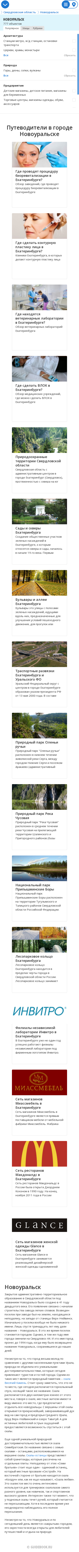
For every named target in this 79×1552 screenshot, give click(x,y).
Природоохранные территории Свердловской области (38, 461)
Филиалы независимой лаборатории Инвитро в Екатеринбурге (35, 1032)
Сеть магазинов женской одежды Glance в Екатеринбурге (36, 1246)
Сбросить (70, 55)
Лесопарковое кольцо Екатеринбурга (34, 958)
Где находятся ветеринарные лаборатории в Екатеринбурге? (39, 318)
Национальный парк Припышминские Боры (34, 887)
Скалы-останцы (36, 1455)
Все (5, 55)
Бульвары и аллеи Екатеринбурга (31, 601)
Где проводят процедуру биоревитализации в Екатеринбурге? (36, 175)
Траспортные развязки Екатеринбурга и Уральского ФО (34, 675)
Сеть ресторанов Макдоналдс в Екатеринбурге (29, 1174)
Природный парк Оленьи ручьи (36, 744)
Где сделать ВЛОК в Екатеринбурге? (32, 387)
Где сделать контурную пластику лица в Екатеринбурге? (35, 246)
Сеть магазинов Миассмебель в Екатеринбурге (28, 1103)
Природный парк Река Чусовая (34, 815)
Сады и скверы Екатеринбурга (28, 530)
